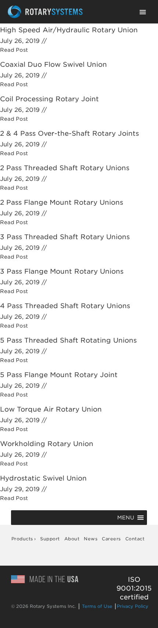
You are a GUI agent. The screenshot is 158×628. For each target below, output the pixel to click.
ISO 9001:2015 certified (134, 588)
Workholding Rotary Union (46, 444)
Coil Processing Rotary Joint (49, 99)
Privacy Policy (132, 606)
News (90, 538)
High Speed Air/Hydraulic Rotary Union (69, 30)
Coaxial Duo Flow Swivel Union (53, 64)
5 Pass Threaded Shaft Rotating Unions (68, 340)
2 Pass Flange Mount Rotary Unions (61, 202)
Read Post (14, 50)
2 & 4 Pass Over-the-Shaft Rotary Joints (69, 133)
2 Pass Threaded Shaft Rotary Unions (64, 168)
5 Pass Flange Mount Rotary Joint (59, 375)
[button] (125, 517)
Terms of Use (97, 606)
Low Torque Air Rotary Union (51, 409)
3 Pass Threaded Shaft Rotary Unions (65, 237)
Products (22, 538)
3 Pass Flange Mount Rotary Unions (61, 271)
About (72, 538)
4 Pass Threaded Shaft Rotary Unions (65, 306)
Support (50, 538)
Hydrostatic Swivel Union (43, 478)
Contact (135, 538)
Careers (111, 538)
